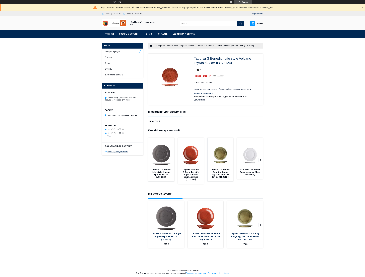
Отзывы (108, 69)
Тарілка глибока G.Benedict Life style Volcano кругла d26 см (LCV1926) (191, 174)
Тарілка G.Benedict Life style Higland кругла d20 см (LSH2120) (161, 173)
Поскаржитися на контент (196, 273)
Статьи (108, 57)
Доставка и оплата (184, 34)
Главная (109, 34)
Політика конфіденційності (218, 273)
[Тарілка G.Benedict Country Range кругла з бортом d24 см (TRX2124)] (220, 152)
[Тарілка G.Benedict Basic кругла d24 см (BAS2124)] (250, 152)
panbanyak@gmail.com (118, 151)
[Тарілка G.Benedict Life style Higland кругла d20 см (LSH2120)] (161, 152)
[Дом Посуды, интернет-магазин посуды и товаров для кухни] (114, 26)
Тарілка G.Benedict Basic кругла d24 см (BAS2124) (250, 172)
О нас (149, 34)
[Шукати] (240, 23)
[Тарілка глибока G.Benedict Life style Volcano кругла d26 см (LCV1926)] (191, 152)
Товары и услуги (128, 34)
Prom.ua (196, 271)
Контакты (162, 34)
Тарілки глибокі (187, 46)
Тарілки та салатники (168, 46)
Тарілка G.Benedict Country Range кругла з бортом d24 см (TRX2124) (220, 173)
